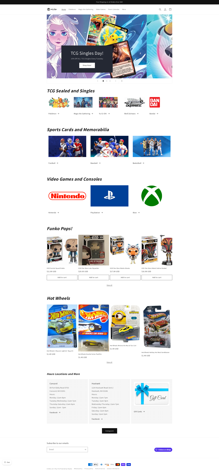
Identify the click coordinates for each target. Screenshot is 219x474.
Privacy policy (89, 468)
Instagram (109, 431)
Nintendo (52, 212)
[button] (160, 9)
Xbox (135, 212)
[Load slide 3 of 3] (110, 81)
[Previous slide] (97, 80)
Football (51, 163)
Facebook (54, 412)
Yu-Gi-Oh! (103, 113)
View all (109, 285)
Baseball (94, 163)
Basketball (137, 163)
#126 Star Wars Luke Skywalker (88, 268)
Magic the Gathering (82, 113)
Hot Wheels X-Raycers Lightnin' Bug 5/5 (60, 351)
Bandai (152, 113)
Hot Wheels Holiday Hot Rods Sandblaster (155, 352)
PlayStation (95, 212)
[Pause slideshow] (121, 80)
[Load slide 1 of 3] (103, 81)
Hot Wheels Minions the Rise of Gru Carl (123, 346)
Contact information (113, 468)
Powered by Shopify (66, 469)
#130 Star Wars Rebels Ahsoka (120, 268)
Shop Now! (109, 65)
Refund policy (78, 468)
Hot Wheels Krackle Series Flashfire (90, 354)
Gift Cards (138, 411)
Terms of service (100, 468)
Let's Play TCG (55, 469)
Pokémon (52, 113)
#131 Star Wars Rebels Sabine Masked (154, 268)
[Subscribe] (85, 449)
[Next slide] (115, 80)
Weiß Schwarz (130, 113)
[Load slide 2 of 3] (106, 81)
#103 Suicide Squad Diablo (56, 268)
